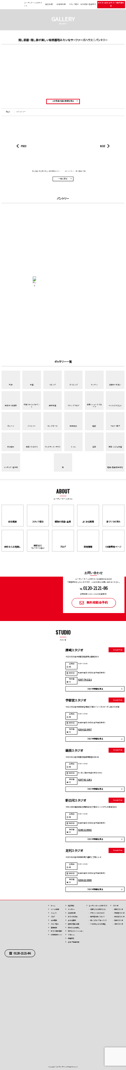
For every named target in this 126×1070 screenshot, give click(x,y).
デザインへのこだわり (97, 913)
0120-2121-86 (22, 953)
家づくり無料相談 (56, 931)
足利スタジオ (118, 924)
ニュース (53, 913)
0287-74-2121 (85, 679)
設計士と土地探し (74, 927)
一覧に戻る (62, 179)
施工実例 (49, 4)
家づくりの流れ (73, 916)
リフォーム (71, 934)
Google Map (117, 650)
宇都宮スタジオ (119, 913)
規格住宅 (71, 938)
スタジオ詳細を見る (95, 688)
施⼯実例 (71, 905)
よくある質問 (72, 920)
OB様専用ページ (56, 934)
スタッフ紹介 (74, 4)
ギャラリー (71, 909)
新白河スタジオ (119, 916)
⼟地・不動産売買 (73, 942)
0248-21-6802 (85, 829)
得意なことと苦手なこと (98, 909)
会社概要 (54, 920)
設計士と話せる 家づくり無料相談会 (111, 4)
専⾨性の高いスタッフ (97, 916)
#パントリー (21, 111)
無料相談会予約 (97, 602)
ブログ (53, 916)
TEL (94, 589)
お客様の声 (61, 4)
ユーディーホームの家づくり (98, 905)
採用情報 (54, 927)
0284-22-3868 (85, 879)
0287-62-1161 (85, 779)
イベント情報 (55, 909)
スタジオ (115, 905)
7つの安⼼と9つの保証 (98, 924)
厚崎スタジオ (118, 909)
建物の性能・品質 (73, 924)
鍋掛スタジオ (118, 920)
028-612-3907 (85, 729)
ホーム (53, 905)
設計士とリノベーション (75, 931)
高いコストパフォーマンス (98, 920)
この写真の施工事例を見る (63, 101)
